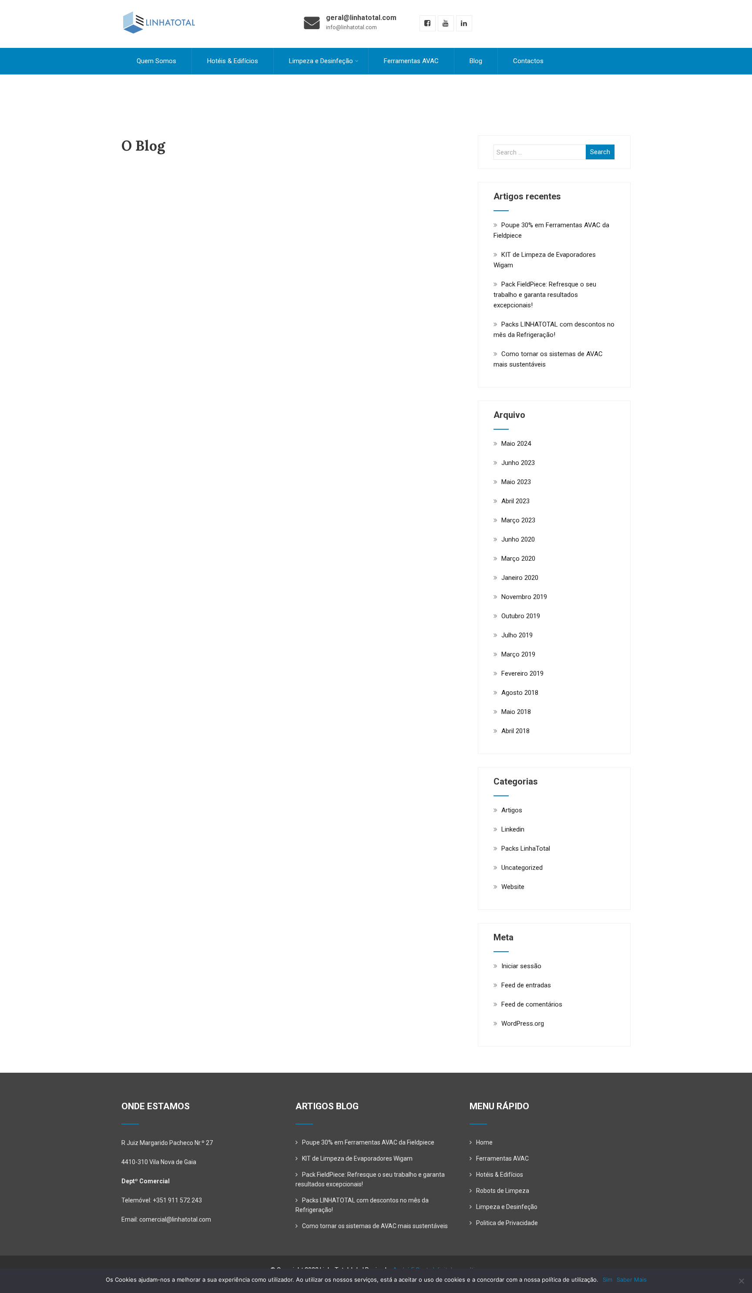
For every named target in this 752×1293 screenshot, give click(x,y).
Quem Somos (156, 61)
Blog (476, 61)
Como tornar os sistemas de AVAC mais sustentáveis (375, 1225)
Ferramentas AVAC (411, 61)
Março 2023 (518, 520)
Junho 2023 (518, 463)
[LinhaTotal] (158, 4)
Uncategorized (522, 868)
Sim (607, 1279)
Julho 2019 (517, 635)
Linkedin (512, 829)
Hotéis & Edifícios (232, 61)
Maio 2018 (516, 712)
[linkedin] (464, 23)
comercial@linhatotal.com (175, 1219)
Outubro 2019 (520, 616)
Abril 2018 (515, 731)
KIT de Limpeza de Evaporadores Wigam (357, 1158)
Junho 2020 (518, 539)
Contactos (528, 61)
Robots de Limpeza (502, 1190)
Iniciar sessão (521, 966)
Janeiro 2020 (519, 578)
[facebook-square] (428, 23)
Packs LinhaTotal (525, 848)
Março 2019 (518, 654)
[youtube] (446, 23)
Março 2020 (518, 558)
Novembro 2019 (524, 597)
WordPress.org (522, 1023)
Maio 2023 (516, 482)
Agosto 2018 (519, 693)
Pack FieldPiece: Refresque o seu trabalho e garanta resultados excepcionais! (545, 294)
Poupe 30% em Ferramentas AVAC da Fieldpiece (368, 1142)
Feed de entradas (526, 985)
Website (512, 887)
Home (484, 1142)
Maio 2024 (516, 444)
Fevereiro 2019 (522, 673)
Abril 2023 (515, 501)
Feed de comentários (531, 1004)
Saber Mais (632, 1279)
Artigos (511, 810)
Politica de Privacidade (507, 1222)
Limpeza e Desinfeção (321, 61)
